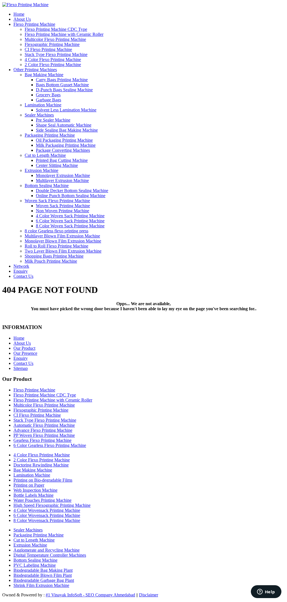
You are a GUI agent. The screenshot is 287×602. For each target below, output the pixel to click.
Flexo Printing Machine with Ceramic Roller (64, 34)
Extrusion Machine (41, 170)
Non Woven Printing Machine (62, 210)
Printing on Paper (28, 485)
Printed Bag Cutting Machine (62, 160)
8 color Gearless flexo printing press (56, 230)
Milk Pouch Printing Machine (51, 261)
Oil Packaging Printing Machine (64, 140)
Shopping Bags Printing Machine (54, 256)
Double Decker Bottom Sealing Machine (72, 190)
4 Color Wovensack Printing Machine (46, 510)
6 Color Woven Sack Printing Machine (70, 220)
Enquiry (20, 271)
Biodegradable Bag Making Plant (43, 570)
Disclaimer (148, 594)
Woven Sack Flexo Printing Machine (57, 200)
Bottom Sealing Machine (47, 185)
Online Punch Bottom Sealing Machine (70, 195)
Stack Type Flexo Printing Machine (56, 54)
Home (18, 14)
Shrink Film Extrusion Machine (41, 585)
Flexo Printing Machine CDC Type (56, 29)
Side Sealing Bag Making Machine (67, 130)
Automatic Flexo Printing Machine (44, 425)
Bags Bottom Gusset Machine (62, 84)
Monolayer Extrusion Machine (63, 175)
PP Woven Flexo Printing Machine (44, 435)
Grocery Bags (48, 94)
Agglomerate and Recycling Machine (46, 550)
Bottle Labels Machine (33, 495)
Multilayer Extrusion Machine (62, 180)
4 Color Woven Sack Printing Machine (70, 215)
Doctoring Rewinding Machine (41, 465)
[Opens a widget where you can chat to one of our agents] (266, 592)
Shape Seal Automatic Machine (63, 125)
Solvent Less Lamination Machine (66, 110)
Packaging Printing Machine (50, 135)
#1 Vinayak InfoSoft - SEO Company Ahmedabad (90, 594)
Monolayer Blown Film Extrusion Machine (63, 241)
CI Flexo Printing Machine (48, 49)
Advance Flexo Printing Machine (42, 430)
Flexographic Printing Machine (52, 44)
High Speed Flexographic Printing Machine (52, 505)
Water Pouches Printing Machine (42, 500)
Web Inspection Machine (35, 490)
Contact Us (23, 276)
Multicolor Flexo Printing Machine (55, 39)
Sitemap (20, 368)
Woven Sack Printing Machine (63, 205)
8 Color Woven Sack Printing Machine (70, 225)
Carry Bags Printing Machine (62, 79)
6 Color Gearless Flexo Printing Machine (49, 445)
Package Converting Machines (63, 150)
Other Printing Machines (35, 69)
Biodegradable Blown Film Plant (42, 575)
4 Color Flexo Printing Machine (53, 59)
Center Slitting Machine (57, 165)
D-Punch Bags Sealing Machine (64, 89)
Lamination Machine (43, 104)
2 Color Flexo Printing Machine (53, 64)
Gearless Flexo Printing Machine (42, 440)
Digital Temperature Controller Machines (49, 555)
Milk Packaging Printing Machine (66, 145)
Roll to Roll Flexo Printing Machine (56, 246)
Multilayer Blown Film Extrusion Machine (62, 236)
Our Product (24, 348)
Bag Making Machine (44, 74)
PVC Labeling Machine (34, 565)
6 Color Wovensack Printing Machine (46, 515)
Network (21, 266)
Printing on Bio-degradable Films (42, 480)
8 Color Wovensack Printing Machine (46, 520)
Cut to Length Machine (45, 155)
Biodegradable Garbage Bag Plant (43, 580)
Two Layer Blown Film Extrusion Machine (63, 251)
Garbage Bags (48, 99)
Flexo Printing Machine (34, 24)
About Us (22, 19)
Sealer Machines (39, 115)
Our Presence (25, 353)
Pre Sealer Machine (53, 120)
